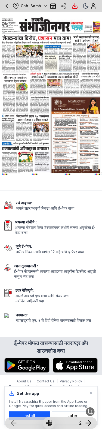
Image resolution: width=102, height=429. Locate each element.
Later (72, 415)
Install (29, 415)
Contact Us (45, 381)
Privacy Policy (71, 381)
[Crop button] (90, 411)
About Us (24, 381)
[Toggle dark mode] (85, 6)
